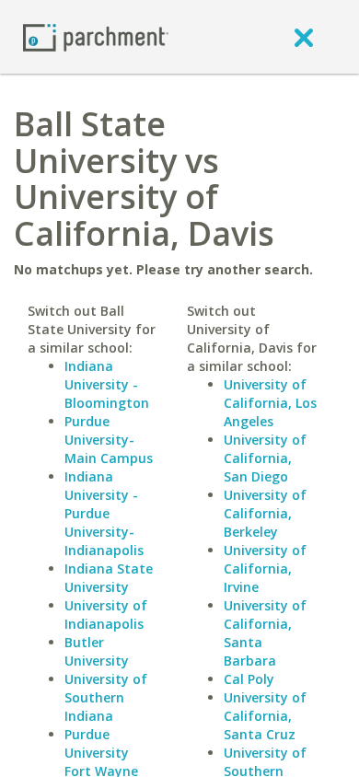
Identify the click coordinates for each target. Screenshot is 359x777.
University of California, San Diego (265, 458)
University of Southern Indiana (105, 697)
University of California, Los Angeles (270, 403)
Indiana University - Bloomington (106, 384)
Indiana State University (108, 578)
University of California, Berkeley (265, 513)
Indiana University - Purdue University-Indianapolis (104, 513)
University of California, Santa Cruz (265, 716)
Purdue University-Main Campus (108, 439)
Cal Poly (249, 679)
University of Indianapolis (105, 614)
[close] (303, 37)
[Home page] (95, 36)
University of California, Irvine (265, 568)
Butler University (96, 651)
